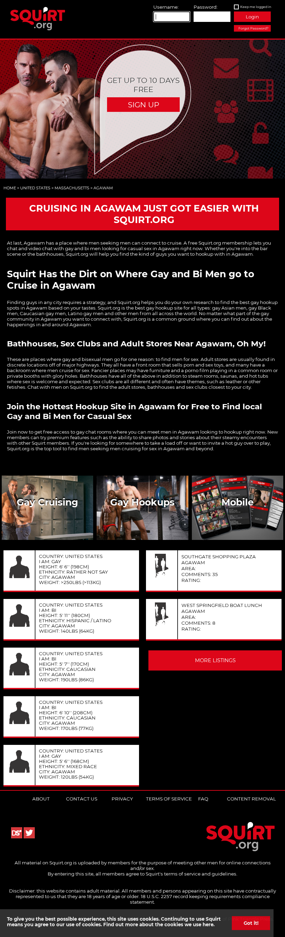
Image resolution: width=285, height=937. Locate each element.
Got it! (251, 923)
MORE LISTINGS (215, 660)
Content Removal (251, 799)
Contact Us (81, 799)
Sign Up (143, 104)
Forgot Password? (253, 28)
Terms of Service (169, 799)
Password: (206, 7)
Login (252, 16)
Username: (166, 7)
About (41, 799)
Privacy (122, 799)
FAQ (203, 799)
